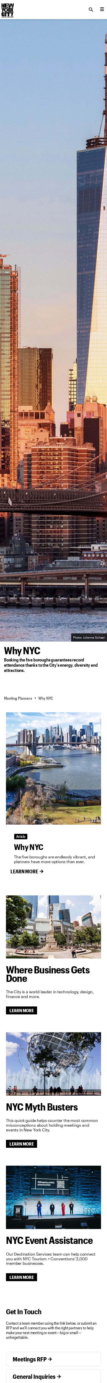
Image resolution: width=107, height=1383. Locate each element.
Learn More (24, 871)
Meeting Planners (18, 698)
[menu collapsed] (102, 9)
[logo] (7, 8)
